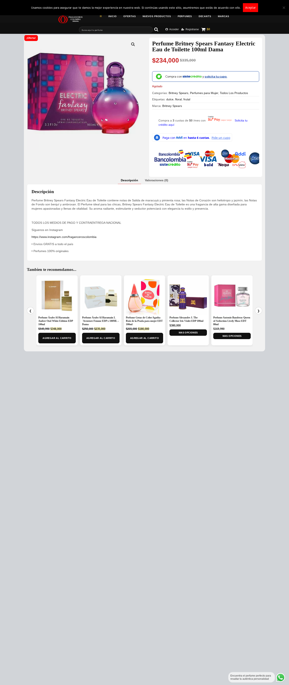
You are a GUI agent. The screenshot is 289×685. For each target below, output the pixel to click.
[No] (284, 7)
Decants (205, 16)
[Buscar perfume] (158, 29)
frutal (186, 99)
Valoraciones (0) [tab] (156, 180)
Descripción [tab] (129, 180)
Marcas (223, 16)
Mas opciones (188, 332)
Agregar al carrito (57, 338)
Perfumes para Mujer (204, 93)
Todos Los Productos (234, 93)
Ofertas (129, 16)
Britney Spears (178, 93)
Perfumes (185, 16)
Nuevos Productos (157, 16)
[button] (133, 44)
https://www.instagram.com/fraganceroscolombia (64, 237)
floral (178, 99)
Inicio (112, 16)
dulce (169, 99)
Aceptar (250, 7)
